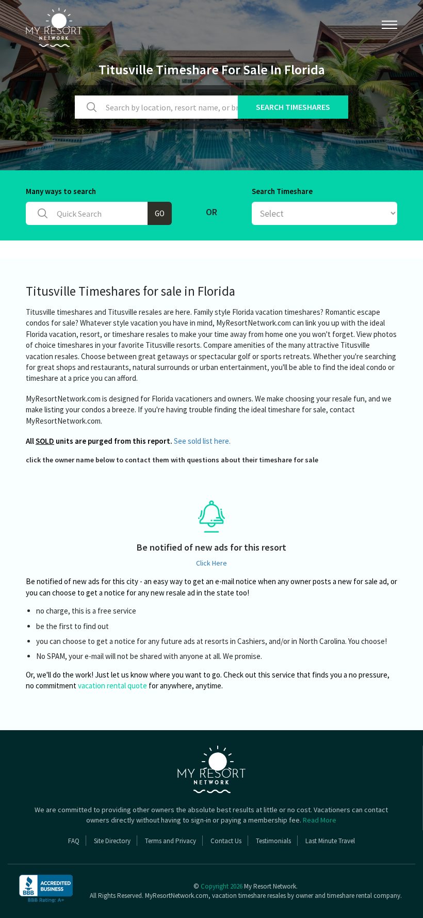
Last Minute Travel (330, 840)
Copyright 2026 (221, 886)
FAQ (73, 840)
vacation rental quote (112, 685)
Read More (319, 820)
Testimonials (273, 840)
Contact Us (225, 840)
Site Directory (112, 840)
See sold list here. (202, 441)
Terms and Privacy (170, 840)
